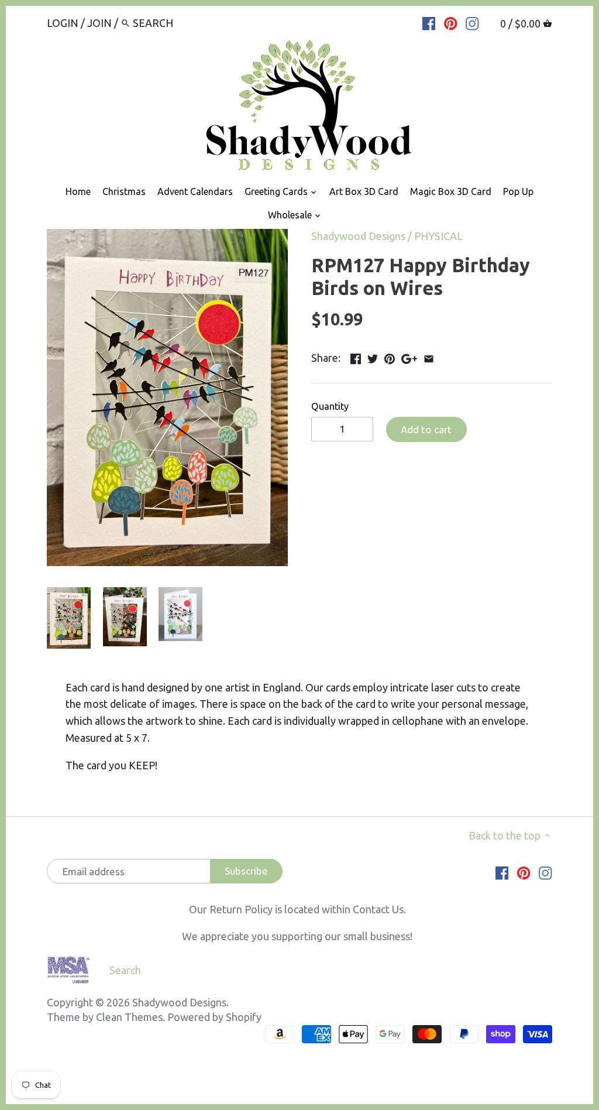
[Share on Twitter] (372, 356)
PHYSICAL (438, 236)
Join (99, 23)
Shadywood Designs (358, 236)
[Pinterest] (450, 22)
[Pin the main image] (389, 356)
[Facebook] (429, 22)
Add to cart (426, 429)
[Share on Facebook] (355, 356)
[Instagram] (472, 22)
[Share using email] (429, 356)
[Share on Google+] (409, 356)
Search (125, 970)
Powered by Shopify (214, 1017)
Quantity (330, 406)
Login (62, 23)
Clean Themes (129, 1017)
